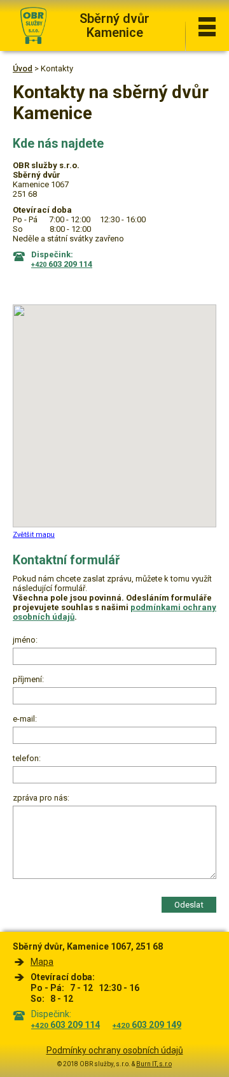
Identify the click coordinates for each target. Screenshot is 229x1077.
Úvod (22, 68)
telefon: (27, 758)
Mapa (42, 962)
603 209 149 (147, 1025)
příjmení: (28, 679)
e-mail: (25, 719)
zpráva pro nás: (41, 797)
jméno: (25, 640)
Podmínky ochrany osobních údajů (114, 1050)
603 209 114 (65, 1025)
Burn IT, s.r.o (154, 1063)
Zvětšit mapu (34, 535)
